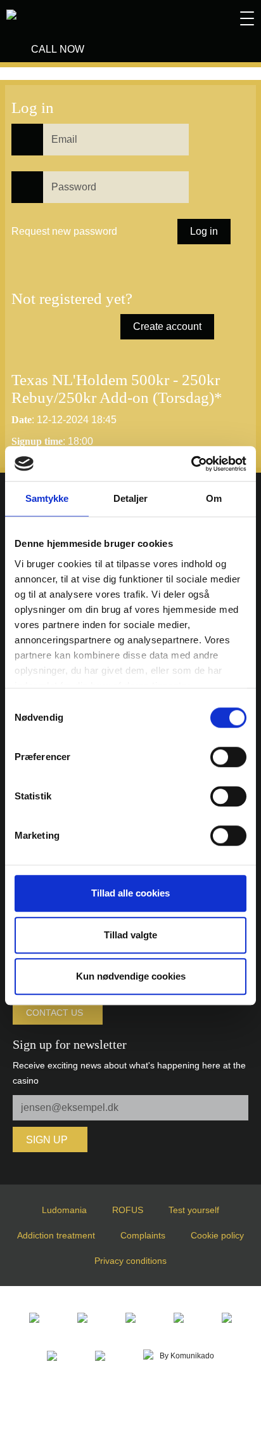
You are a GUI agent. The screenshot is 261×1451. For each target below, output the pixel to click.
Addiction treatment (56, 1235)
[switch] (228, 757)
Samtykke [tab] (47, 498)
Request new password (64, 231)
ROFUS (127, 1210)
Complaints (142, 1235)
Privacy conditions (130, 1261)
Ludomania (64, 1210)
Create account (167, 326)
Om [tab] (214, 498)
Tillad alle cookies (130, 893)
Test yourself (194, 1210)
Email (17, 127)
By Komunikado (187, 1355)
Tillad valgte (130, 934)
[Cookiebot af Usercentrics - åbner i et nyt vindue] (191, 464)
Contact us (54, 1013)
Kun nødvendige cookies (131, 976)
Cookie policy (217, 1235)
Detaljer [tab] (130, 498)
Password (22, 175)
